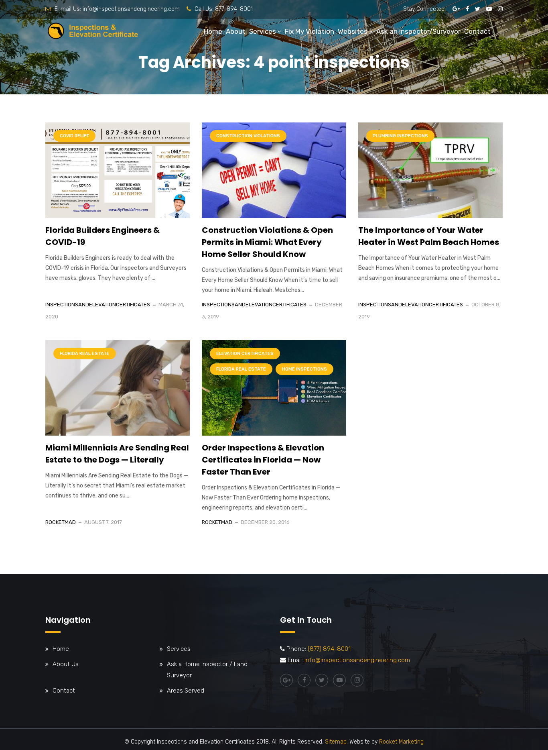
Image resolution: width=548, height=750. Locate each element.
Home (213, 31)
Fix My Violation (309, 31)
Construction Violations (248, 136)
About (236, 31)
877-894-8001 (234, 9)
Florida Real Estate (85, 353)
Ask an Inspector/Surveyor (418, 31)
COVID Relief (74, 136)
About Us (66, 664)
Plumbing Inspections (400, 136)
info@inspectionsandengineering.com (131, 9)
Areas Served (185, 690)
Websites (352, 31)
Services (262, 31)
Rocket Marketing (401, 741)
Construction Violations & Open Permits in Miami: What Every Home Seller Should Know (267, 242)
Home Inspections (304, 369)
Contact (477, 31)
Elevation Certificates (245, 353)
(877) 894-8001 (329, 648)
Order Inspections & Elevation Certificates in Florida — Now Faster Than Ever (263, 459)
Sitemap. (336, 741)
